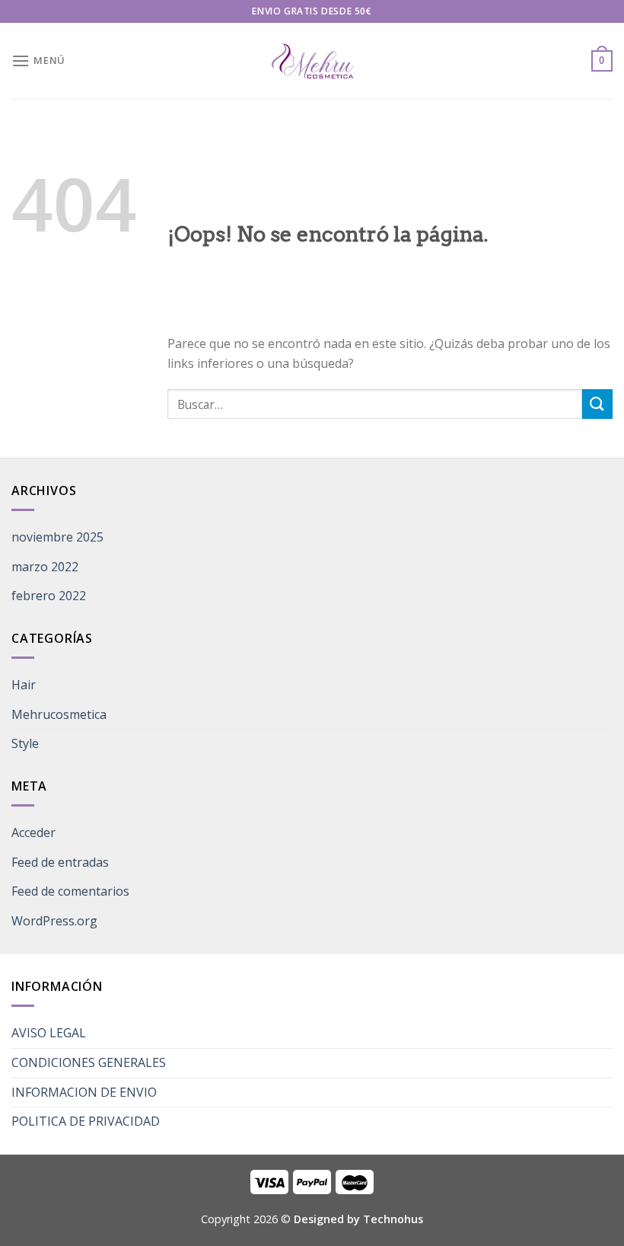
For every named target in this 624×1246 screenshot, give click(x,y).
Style (25, 743)
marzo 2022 (44, 566)
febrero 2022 (48, 595)
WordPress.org (54, 920)
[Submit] (597, 404)
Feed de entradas (60, 862)
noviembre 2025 (57, 537)
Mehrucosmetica (59, 714)
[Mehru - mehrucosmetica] (312, 61)
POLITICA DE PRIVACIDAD (85, 1121)
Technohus (393, 1219)
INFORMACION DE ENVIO (84, 1092)
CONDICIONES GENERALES (88, 1062)
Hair (23, 684)
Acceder (33, 832)
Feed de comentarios (70, 891)
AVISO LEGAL (48, 1032)
